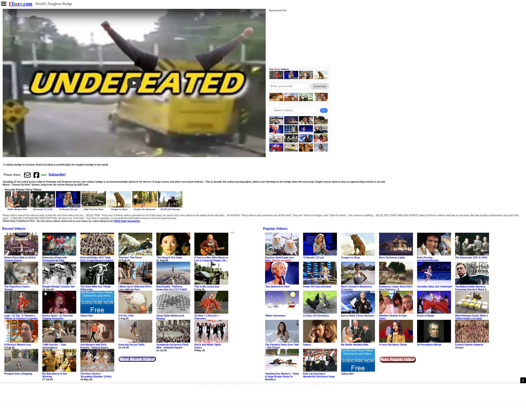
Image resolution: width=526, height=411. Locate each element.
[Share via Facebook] (37, 175)
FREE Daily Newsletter (127, 221)
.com (20, 3)
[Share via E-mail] (27, 175)
